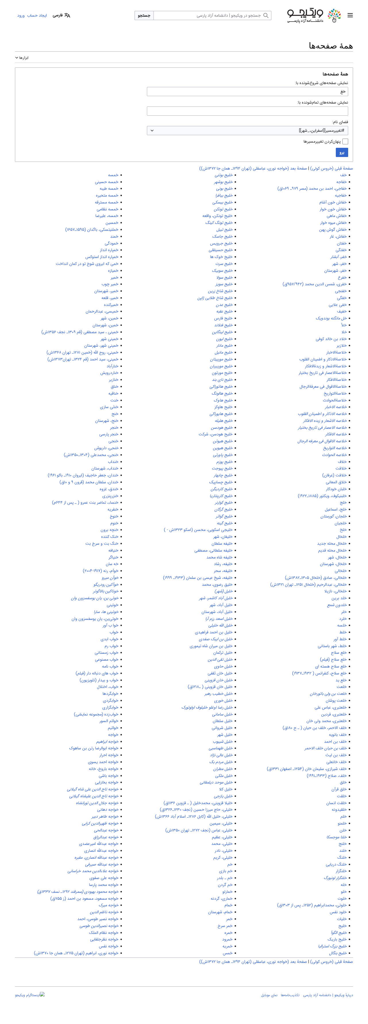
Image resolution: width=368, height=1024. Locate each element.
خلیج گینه (225, 523)
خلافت (341, 468)
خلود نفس (338, 912)
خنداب (113, 462)
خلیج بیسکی (222, 202)
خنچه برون (109, 530)
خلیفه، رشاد (223, 564)
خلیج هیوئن (223, 441)
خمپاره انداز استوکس (101, 257)
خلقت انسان (336, 803)
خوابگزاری (110, 707)
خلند (343, 850)
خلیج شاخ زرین (220, 291)
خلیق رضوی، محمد (217, 584)
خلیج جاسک (222, 236)
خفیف (342, 311)
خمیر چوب (109, 284)
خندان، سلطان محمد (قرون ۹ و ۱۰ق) (89, 482)
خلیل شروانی (222, 728)
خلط (343, 632)
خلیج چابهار (223, 475)
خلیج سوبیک (222, 270)
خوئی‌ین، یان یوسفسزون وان (95, 619)
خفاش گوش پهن (333, 229)
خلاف (342, 462)
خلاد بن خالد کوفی (331, 339)
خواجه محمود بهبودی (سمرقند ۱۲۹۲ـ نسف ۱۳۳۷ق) (77, 892)
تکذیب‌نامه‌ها (290, 995)
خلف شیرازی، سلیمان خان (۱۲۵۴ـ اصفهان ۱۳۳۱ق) (307, 769)
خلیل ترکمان (223, 652)
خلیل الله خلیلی (220, 625)
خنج (115, 414)
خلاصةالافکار (337, 380)
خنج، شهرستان (106, 421)
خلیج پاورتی (223, 455)
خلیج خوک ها (221, 257)
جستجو (144, 15)
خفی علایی (338, 305)
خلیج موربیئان (221, 359)
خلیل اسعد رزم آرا (219, 619)
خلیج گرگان (223, 509)
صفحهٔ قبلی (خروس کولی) (331, 168)
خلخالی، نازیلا (335, 591)
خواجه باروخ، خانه (103, 769)
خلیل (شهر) (223, 591)
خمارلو (228, 892)
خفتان (342, 243)
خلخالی (341, 571)
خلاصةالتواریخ (335, 393)
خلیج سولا (224, 277)
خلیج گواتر (224, 516)
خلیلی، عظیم (222, 837)
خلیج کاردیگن (222, 489)
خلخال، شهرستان (333, 564)
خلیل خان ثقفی (220, 673)
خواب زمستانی (106, 652)
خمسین (112, 223)
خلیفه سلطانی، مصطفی (213, 550)
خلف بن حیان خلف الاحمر (326, 748)
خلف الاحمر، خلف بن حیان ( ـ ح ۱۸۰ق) (315, 728)
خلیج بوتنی (224, 175)
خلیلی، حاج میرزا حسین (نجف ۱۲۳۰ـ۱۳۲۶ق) (196, 809)
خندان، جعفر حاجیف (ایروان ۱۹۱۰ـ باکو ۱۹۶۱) (83, 475)
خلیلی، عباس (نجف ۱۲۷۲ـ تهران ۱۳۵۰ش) (199, 830)
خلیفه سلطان (222, 543)
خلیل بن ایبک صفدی (216, 639)
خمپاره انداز (109, 250)
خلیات (342, 919)
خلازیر (342, 345)
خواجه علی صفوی (103, 878)
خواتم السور (108, 721)
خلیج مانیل (224, 352)
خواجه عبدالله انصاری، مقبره (96, 857)
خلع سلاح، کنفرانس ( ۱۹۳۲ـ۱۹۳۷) (319, 673)
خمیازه (113, 270)
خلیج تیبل (224, 229)
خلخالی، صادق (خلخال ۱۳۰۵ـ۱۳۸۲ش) (316, 578)
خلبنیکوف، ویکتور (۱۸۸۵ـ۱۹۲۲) (322, 496)
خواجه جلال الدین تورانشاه (97, 803)
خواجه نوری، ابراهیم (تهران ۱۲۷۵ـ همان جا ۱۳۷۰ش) (76, 953)
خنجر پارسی (108, 434)
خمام (229, 905)
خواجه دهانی (107, 809)
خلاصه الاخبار (336, 407)
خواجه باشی (108, 776)
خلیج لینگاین (222, 332)
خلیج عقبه (224, 311)
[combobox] (247, 130)
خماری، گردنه (222, 898)
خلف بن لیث (336, 755)
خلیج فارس (223, 318)
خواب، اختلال (107, 687)
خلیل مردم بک (221, 762)
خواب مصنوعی (106, 659)
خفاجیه (341, 195)
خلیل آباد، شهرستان (217, 612)
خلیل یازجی (223, 796)
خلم (343, 816)
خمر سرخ (225, 926)
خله (344, 885)
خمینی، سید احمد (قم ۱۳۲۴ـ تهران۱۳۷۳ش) (82, 359)
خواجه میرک (108, 905)
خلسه (342, 625)
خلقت (342, 796)
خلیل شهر (225, 735)
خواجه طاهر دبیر (105, 816)
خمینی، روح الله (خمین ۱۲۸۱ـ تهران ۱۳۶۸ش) (82, 352)
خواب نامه (110, 666)
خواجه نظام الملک (103, 933)
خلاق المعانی (336, 482)
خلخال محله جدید (332, 543)
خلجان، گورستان (334, 516)
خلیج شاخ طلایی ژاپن (215, 298)
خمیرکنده (111, 305)
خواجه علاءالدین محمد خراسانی (93, 871)
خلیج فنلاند (223, 325)
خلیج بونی (224, 188)
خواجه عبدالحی (106, 830)
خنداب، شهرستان (104, 468)
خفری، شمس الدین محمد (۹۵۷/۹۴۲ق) (315, 284)
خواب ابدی (109, 639)
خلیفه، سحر (223, 571)
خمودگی (111, 243)
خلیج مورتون (222, 373)
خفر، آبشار (339, 257)
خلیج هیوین (223, 448)
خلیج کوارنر (224, 502)
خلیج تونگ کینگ (219, 223)
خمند (114, 236)
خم (230, 864)
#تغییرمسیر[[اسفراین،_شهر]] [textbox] (321, 130)
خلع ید (341, 680)
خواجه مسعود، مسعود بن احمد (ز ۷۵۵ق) (84, 898)
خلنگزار (341, 871)
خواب (114, 632)
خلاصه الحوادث (334, 455)
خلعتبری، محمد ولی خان (326, 721)
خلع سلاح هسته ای (331, 666)
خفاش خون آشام (333, 202)
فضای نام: (340, 122)
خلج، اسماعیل (336, 509)
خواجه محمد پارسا (103, 885)
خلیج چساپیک (221, 482)
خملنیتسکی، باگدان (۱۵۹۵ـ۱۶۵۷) (91, 229)
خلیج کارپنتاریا (221, 496)
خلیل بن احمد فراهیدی (214, 632)
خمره (229, 933)
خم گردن (225, 885)
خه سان (112, 564)
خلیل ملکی (224, 776)
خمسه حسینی (106, 182)
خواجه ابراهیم (107, 741)
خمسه (113, 175)
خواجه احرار (108, 755)
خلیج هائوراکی (221, 386)
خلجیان (341, 523)
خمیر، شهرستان (106, 291)
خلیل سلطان (223, 721)
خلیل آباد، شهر (221, 605)
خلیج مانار (224, 345)
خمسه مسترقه (106, 202)
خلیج (342, 926)
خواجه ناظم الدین (104, 912)
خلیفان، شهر (223, 537)
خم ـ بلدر (225, 878)
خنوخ (114, 516)
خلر (344, 612)
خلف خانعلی (336, 762)
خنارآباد (112, 366)
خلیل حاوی (223, 666)
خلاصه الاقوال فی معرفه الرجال (322, 441)
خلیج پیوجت (222, 468)
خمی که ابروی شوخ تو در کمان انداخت (87, 264)
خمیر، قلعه (109, 298)
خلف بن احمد (335, 741)
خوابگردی (110, 700)
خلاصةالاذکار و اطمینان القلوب (323, 359)
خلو (344, 892)
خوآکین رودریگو (105, 584)
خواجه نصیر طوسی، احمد (97, 919)
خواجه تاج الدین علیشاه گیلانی (93, 796)
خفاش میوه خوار (333, 223)
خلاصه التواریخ (335, 448)
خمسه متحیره (107, 195)
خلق (343, 782)
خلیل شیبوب (223, 741)
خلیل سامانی (222, 714)
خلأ (344, 325)
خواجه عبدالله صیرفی (101, 864)
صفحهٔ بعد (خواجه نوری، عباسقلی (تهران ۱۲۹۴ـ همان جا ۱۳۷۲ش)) (253, 168)
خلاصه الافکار (336, 434)
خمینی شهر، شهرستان (101, 345)
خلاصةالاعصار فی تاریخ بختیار (323, 373)
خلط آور (340, 639)
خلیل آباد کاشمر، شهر (216, 598)
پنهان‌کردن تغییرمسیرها (322, 141)
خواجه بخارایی (106, 782)
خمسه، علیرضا (106, 216)
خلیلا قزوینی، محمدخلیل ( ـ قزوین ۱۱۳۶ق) (198, 803)
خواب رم (111, 646)
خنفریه (113, 509)
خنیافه (113, 550)
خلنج (343, 844)
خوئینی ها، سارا (106, 612)
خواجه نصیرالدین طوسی (99, 926)
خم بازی (226, 871)
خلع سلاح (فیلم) (333, 659)
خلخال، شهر (337, 557)
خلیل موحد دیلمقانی (216, 782)
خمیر (114, 277)
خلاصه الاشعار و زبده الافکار (325, 421)
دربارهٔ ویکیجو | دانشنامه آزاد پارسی (328, 995)
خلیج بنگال (338, 953)
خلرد (343, 619)
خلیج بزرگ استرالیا (332, 946)
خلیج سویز (224, 284)
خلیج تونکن (223, 209)
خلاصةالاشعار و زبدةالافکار (326, 366)
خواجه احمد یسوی (103, 762)
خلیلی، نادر (224, 850)
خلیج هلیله (224, 421)
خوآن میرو (110, 578)
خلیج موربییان (221, 366)
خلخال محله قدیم (332, 550)
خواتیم (113, 728)
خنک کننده (109, 537)
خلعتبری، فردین (334, 714)
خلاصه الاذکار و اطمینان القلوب (322, 414)
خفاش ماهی (337, 216)
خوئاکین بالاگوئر (105, 591)
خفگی (342, 298)
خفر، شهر (339, 264)
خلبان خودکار (336, 489)
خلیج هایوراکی (221, 414)
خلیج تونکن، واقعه (217, 216)
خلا (344, 332)
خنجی (113, 441)
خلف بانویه (338, 735)
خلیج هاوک (223, 400)
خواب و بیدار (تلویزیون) (99, 680)
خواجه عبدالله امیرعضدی (98, 844)
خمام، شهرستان (220, 912)
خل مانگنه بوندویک (331, 318)
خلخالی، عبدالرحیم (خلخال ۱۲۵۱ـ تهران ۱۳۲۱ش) (308, 584)
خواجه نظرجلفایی (104, 939)
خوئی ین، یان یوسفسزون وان (94, 598)
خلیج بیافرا (224, 195)
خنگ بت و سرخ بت (101, 543)
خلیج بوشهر (223, 182)
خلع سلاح (339, 652)
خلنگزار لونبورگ (335, 878)
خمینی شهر (109, 339)
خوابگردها (110, 694)
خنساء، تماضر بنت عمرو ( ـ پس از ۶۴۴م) (85, 502)
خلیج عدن (224, 305)
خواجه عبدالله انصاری (101, 850)
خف (343, 175)
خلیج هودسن (222, 427)
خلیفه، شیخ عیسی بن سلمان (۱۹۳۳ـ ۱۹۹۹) (198, 578)
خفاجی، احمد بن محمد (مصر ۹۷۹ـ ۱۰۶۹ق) (312, 188)
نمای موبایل (269, 995)
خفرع (342, 277)
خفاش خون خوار (333, 209)
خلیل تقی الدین (220, 659)
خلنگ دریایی (336, 864)
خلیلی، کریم (223, 857)
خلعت (342, 687)
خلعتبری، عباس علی (331, 707)
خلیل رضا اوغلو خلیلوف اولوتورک (207, 707)
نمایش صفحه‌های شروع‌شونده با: (321, 83)
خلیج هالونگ (222, 393)
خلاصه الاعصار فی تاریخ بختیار (322, 427)
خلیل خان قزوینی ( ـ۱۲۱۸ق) (210, 687)
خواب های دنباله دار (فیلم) (97, 673)
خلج (343, 502)
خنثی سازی (109, 407)
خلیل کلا (226, 789)
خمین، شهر (109, 318)
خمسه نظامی (107, 209)
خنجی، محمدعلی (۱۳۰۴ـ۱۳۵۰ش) (91, 455)
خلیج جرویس (221, 243)
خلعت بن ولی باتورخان (328, 694)
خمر (229, 919)
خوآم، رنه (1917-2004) (100, 571)
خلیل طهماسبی (221, 748)
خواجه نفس (108, 946)
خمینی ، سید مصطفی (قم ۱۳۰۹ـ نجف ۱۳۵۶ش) (79, 332)
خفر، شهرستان (335, 270)
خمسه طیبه (109, 188)
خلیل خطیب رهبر (219, 694)
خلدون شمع (337, 605)
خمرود (227, 939)
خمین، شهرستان (105, 325)
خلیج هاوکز (223, 407)
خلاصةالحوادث (335, 400)
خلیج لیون (224, 339)
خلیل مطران (223, 769)
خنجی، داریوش (106, 448)
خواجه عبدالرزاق (105, 837)
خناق (114, 386)
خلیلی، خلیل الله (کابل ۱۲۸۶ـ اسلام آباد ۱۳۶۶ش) (194, 816)
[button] (350, 15)
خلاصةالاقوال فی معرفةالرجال (323, 386)
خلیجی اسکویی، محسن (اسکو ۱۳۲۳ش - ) (198, 530)
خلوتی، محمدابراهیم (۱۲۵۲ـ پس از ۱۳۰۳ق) (312, 905)
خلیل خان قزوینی (219, 680)
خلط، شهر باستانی (332, 646)
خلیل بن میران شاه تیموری (211, 646)
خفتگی (341, 250)
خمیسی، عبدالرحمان (102, 311)
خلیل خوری (223, 700)
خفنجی (341, 291)
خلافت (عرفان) (334, 475)
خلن (343, 830)
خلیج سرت (224, 264)
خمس (228, 953)
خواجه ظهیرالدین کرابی (100, 823)
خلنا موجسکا (336, 837)
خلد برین (339, 598)
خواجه (113, 735)
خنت (114, 400)
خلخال (341, 537)
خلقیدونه (339, 809)
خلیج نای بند (222, 380)
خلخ (343, 530)
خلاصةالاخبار (336, 352)
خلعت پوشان (336, 700)
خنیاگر (113, 557)
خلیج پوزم (224, 462)
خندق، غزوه (109, 489)
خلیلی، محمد (222, 844)
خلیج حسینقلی (221, 250)
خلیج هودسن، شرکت (216, 434)
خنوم (114, 523)
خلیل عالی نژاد (221, 755)
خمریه (228, 946)
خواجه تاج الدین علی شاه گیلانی (92, 789)
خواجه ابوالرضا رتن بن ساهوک (93, 748)
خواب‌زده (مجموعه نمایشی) (96, 714)
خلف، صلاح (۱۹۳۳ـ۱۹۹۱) (327, 776)
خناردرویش (109, 373)
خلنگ (342, 857)
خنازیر (113, 380)
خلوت (342, 898)
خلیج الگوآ (339, 933)
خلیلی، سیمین (221, 823)
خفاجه (341, 182)
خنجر (114, 427)
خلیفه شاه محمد (219, 557)
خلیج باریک (337, 939)
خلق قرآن (339, 789)
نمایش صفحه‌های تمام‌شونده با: (322, 102)
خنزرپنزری (110, 496)
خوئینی (112, 605)
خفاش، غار (338, 236)
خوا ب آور (110, 625)
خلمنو (342, 823)
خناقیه (113, 393)
